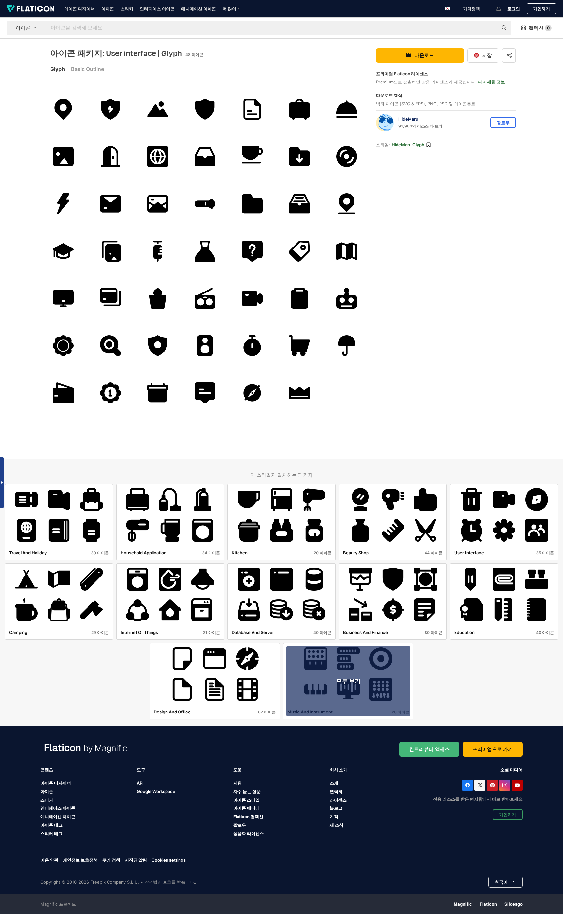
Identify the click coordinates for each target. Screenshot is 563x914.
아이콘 (107, 8)
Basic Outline (87, 69)
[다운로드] (299, 156)
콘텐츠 (46, 769)
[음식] (346, 109)
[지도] (346, 251)
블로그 (336, 808)
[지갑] (63, 392)
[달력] (157, 392)
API (140, 783)
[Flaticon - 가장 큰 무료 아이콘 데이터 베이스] (30, 8)
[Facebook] (467, 785)
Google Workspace (156, 791)
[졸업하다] (63, 251)
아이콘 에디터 (246, 808)
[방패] (110, 109)
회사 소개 (339, 769)
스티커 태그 (51, 833)
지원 (237, 783)
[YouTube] (517, 785)
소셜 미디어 (511, 769)
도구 (141, 769)
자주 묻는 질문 (247, 791)
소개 (334, 783)
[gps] (63, 109)
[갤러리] (63, 156)
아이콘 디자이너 (79, 8)
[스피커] (204, 345)
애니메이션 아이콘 (198, 8)
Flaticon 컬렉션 (248, 816)
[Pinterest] (492, 785)
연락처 (336, 791)
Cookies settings (169, 860)
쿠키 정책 (111, 859)
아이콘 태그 (51, 825)
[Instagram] (504, 785)
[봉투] (110, 203)
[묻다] (252, 251)
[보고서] (299, 298)
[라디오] (204, 298)
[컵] (252, 156)
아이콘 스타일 (246, 799)
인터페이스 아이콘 (157, 8)
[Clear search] (490, 28)
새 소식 (336, 825)
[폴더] (252, 203)
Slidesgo (513, 904)
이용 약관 (49, 859)
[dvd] (346, 156)
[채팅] (204, 392)
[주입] (157, 251)
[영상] (157, 109)
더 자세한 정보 (491, 82)
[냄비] (157, 298)
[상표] (299, 251)
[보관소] (204, 156)
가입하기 (541, 8)
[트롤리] (299, 345)
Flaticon (488, 904)
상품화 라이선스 (248, 833)
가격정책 (471, 8)
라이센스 (338, 799)
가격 (334, 816)
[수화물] (299, 109)
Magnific (463, 904)
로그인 (513, 8)
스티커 (127, 8)
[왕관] (299, 392)
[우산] (346, 345)
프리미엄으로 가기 (492, 749)
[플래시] (204, 203)
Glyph (57, 69)
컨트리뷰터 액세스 (429, 749)
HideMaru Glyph (408, 145)
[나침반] (252, 392)
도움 (237, 769)
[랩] (204, 251)
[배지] (63, 345)
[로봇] (346, 298)
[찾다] (110, 345)
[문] (110, 156)
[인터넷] (157, 156)
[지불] (110, 298)
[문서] (252, 109)
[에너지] (63, 203)
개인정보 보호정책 (80, 859)
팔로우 (239, 825)
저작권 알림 (136, 859)
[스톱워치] (252, 345)
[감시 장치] (63, 298)
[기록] (252, 298)
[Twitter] (479, 785)
